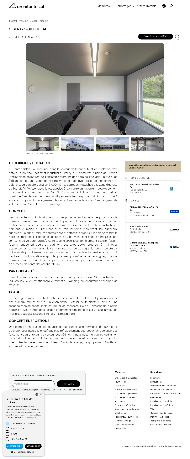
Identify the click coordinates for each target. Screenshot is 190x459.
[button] (106, 6)
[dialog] (24, 423)
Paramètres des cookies (170, 446)
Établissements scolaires (161, 401)
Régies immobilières (124, 425)
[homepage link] (27, 6)
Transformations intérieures (163, 386)
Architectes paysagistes (126, 394)
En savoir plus (30, 417)
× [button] (41, 395)
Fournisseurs (120, 382)
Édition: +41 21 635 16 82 (20, 423)
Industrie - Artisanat (159, 417)
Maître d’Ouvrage (123, 421)
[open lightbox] (95, 89)
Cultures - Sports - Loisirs (161, 413)
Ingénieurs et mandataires (127, 409)
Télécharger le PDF (155, 36)
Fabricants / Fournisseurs (126, 417)
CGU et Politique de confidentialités (139, 446)
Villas (153, 409)
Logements (155, 378)
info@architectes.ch (18, 426)
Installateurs (120, 413)
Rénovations (156, 382)
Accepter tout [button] (14, 446)
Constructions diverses (160, 425)
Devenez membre (137, 168)
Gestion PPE (120, 429)
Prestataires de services (126, 390)
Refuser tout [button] (33, 446)
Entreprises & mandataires (127, 378)
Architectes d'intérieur (125, 398)
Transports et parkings (160, 421)
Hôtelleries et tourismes (161, 390)
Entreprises (120, 386)
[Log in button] (171, 6)
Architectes (120, 401)
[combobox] (36, 394)
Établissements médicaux (162, 405)
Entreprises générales (125, 405)
